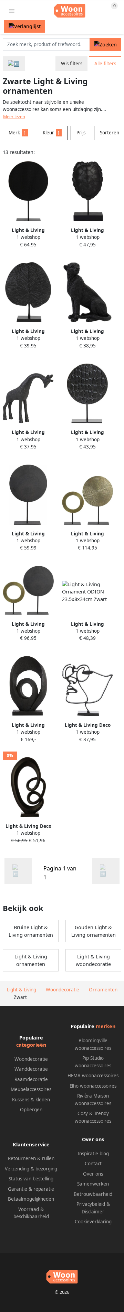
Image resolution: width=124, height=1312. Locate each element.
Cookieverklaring (93, 1222)
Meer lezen (14, 117)
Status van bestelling (31, 1179)
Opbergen (31, 1110)
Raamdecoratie (31, 1079)
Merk (17, 133)
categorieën (31, 1045)
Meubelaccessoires (31, 1089)
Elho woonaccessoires (93, 1086)
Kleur (51, 133)
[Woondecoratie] (14, 63)
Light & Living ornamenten (30, 960)
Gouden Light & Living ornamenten (93, 931)
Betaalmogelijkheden (31, 1199)
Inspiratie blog (93, 1153)
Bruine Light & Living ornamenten (31, 931)
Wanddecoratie (31, 1069)
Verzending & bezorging (31, 1169)
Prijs (80, 133)
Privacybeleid (90, 1204)
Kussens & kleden (31, 1100)
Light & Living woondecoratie (93, 960)
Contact (93, 1163)
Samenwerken (93, 1184)
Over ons (93, 1174)
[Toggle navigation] (11, 11)
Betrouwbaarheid (93, 1194)
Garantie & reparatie (31, 1189)
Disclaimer (93, 1212)
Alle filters (105, 63)
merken (105, 1026)
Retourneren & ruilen (31, 1158)
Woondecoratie (31, 1059)
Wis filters (71, 63)
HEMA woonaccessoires (93, 1075)
